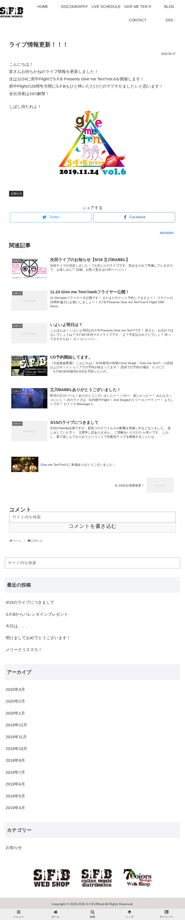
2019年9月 (15, 760)
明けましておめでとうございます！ (38, 638)
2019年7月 (15, 772)
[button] (178, 563)
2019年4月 (15, 808)
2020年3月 (15, 689)
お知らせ (16, 193)
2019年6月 (15, 784)
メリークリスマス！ (24, 649)
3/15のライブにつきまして (30, 602)
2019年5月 (15, 796)
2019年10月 (16, 748)
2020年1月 (15, 713)
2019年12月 (16, 725)
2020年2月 (15, 701)
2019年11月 (16, 737)
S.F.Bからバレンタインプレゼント (37, 614)
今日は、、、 (18, 626)
